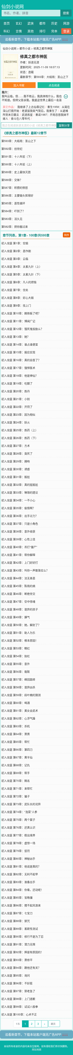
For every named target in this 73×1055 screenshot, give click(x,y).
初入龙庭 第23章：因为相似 (18, 414)
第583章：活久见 (11, 219)
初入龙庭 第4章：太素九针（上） (21, 266)
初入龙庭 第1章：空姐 (14, 243)
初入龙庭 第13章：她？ (15, 336)
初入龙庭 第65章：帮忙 (15, 742)
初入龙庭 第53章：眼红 (15, 648)
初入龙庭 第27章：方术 (15, 446)
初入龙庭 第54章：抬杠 (15, 656)
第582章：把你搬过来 (14, 226)
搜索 (66, 13)
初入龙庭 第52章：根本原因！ (19, 640)
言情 (19, 31)
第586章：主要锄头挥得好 (17, 195)
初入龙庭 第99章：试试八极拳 (19, 1006)
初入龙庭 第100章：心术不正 (19, 1014)
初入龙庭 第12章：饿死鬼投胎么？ (22, 329)
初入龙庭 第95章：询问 (15, 975)
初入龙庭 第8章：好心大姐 (17, 298)
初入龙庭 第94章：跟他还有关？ (21, 968)
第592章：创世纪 (11, 149)
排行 (42, 31)
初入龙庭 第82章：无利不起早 (19, 874)
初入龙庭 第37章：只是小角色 (19, 523)
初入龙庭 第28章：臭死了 (17, 453)
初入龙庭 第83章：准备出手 (18, 882)
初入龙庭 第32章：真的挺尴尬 (19, 485)
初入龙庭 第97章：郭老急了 (18, 991)
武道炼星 (27, 114)
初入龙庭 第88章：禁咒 (15, 921)
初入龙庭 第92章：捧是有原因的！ (22, 952)
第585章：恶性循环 (13, 203)
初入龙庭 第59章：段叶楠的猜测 (21, 695)
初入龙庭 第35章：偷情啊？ (18, 508)
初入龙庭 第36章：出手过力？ (19, 516)
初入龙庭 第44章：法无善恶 (18, 578)
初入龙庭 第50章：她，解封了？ (21, 625)
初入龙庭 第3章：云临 (14, 259)
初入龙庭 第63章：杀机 (15, 726)
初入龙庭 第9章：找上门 (16, 305)
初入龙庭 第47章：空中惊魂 (18, 601)
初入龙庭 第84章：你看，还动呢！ (22, 890)
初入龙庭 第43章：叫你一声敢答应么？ (25, 570)
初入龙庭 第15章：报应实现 (18, 352)
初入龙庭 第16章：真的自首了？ (21, 360)
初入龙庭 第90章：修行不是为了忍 (22, 936)
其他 (30, 31)
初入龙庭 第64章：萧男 (15, 734)
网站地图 (36, 1049)
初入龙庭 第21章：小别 (15, 399)
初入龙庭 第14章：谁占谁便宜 (19, 344)
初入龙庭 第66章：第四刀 (17, 749)
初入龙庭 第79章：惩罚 (15, 851)
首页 (7, 23)
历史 (54, 23)
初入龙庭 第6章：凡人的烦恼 (18, 282)
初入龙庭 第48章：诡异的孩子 (19, 609)
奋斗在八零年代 (20, 118)
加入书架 (18, 85)
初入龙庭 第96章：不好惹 (17, 983)
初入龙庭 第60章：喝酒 (15, 703)
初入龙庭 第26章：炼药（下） (19, 438)
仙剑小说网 (12, 6)
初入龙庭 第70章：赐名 (15, 781)
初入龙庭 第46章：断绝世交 (18, 594)
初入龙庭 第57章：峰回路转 (18, 679)
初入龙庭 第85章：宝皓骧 (17, 897)
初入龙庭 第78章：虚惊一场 (18, 843)
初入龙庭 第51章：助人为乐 (18, 633)
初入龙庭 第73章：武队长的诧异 (21, 804)
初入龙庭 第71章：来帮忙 (17, 788)
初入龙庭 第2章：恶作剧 (16, 251)
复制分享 (64, 125)
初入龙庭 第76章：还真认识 (18, 827)
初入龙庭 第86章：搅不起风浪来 (21, 905)
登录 (66, 31)
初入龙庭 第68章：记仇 (15, 765)
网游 (66, 23)
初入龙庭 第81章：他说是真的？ (21, 866)
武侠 (30, 23)
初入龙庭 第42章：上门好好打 (19, 562)
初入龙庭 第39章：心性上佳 (18, 539)
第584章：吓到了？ (13, 211)
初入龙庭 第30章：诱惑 (15, 469)
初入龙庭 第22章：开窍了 (17, 407)
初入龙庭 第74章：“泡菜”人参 (19, 812)
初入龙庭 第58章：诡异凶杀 (18, 687)
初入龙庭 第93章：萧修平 (17, 960)
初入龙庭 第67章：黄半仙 (17, 757)
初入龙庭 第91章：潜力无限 (18, 944)
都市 (42, 23)
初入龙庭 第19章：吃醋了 (17, 383)
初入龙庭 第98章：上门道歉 (18, 999)
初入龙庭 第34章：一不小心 (18, 500)
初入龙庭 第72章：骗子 (15, 796)
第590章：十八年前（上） (17, 164)
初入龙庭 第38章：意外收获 (18, 531)
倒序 (66, 235)
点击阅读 (54, 85)
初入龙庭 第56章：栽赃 (15, 671)
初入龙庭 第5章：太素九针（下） (21, 274)
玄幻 (19, 23)
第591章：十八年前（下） (17, 156)
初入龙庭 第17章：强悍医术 (18, 368)
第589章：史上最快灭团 (16, 172)
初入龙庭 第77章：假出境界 (18, 835)
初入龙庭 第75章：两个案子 (18, 819)
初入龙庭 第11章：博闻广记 (18, 321)
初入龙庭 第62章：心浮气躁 (18, 718)
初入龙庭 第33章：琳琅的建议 (19, 492)
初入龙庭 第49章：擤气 (15, 617)
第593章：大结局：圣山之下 (51, 77)
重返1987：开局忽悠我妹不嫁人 (36, 116)
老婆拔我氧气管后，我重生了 (39, 111)
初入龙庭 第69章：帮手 (15, 773)
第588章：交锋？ (11, 180)
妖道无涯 (33, 62)
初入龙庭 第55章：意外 (15, 664)
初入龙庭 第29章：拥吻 (15, 461)
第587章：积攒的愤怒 (14, 187)
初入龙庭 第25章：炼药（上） (19, 430)
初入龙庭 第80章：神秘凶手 (18, 858)
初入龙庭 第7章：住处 (14, 290)
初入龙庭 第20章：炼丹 (15, 391)
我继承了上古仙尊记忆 (31, 107)
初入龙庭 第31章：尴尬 (15, 477)
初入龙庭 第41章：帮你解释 (18, 555)
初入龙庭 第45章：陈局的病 (18, 586)
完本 (54, 31)
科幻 (7, 31)
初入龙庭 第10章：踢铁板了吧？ (21, 313)
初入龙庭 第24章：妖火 (15, 422)
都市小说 (24, 48)
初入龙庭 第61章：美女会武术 (19, 710)
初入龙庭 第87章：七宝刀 (17, 913)
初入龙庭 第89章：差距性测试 (19, 929)
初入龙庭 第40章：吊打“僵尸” (19, 547)
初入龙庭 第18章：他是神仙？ (19, 375)
